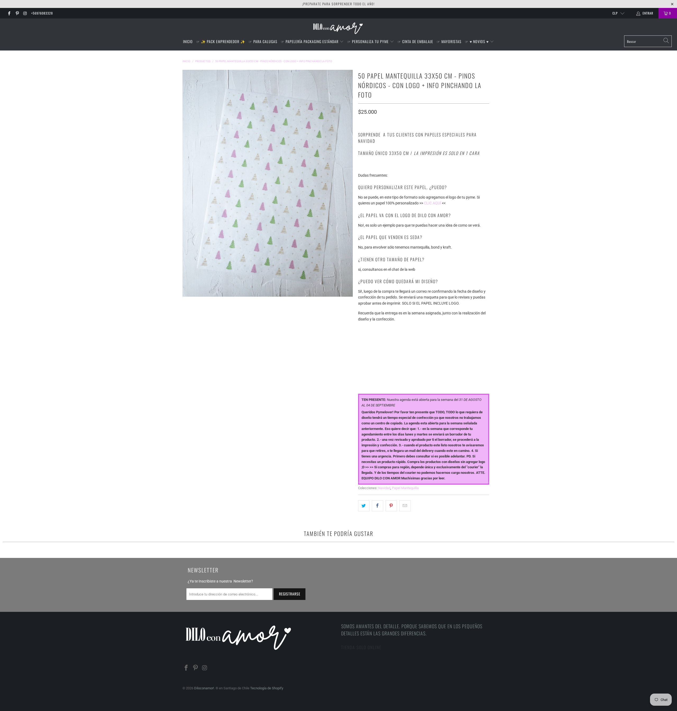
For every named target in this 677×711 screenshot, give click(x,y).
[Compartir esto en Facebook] (377, 505)
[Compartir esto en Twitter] (363, 505)
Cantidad (366, 375)
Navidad (384, 488)
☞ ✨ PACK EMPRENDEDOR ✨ (220, 41)
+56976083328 (42, 13)
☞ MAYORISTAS (449, 41)
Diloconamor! (204, 688)
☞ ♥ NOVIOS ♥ (477, 41)
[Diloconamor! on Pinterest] (17, 13)
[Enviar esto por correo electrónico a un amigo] (405, 505)
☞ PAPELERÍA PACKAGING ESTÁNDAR (310, 41)
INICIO (188, 41)
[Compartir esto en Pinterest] (391, 505)
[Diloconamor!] (339, 28)
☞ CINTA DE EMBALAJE (415, 41)
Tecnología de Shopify (266, 688)
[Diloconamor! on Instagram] (25, 13)
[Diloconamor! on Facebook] (9, 13)
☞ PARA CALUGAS (263, 41)
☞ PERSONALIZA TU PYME (368, 41)
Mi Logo (365, 352)
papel (363, 329)
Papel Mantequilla (405, 488)
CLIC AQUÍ (432, 203)
